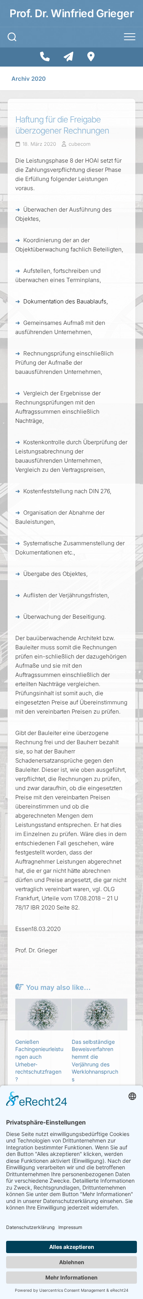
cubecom (79, 144)
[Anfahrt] (91, 56)
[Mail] (68, 56)
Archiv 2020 (28, 78)
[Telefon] (45, 56)
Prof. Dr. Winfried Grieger (71, 13)
